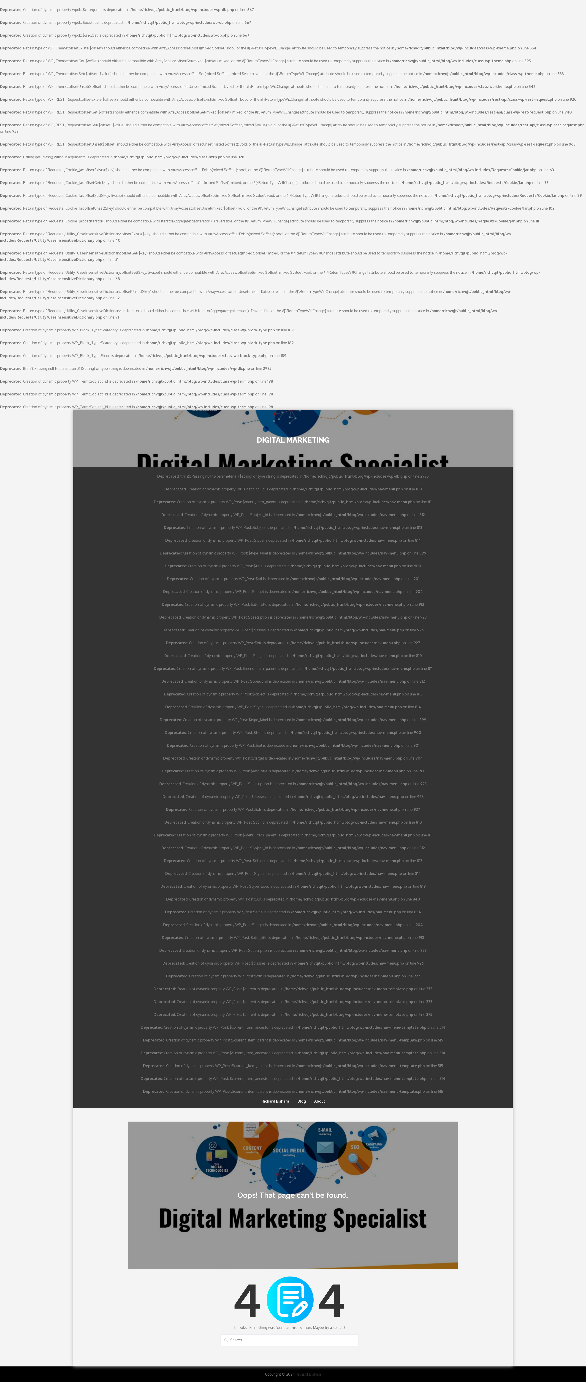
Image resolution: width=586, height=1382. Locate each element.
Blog (302, 1101)
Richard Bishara (275, 1101)
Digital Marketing (293, 440)
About (319, 1101)
